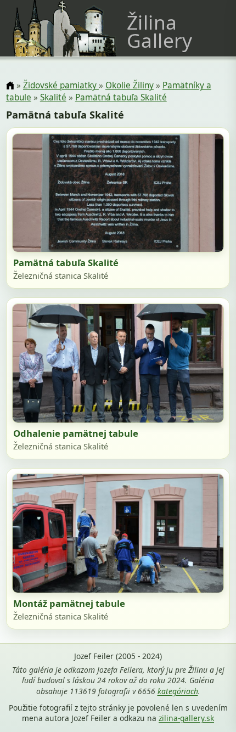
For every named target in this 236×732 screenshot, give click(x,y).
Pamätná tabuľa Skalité (121, 97)
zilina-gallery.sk (186, 718)
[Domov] (10, 86)
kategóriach (178, 691)
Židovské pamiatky (61, 85)
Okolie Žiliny (129, 85)
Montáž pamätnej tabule (69, 603)
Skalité (53, 97)
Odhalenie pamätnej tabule (75, 433)
